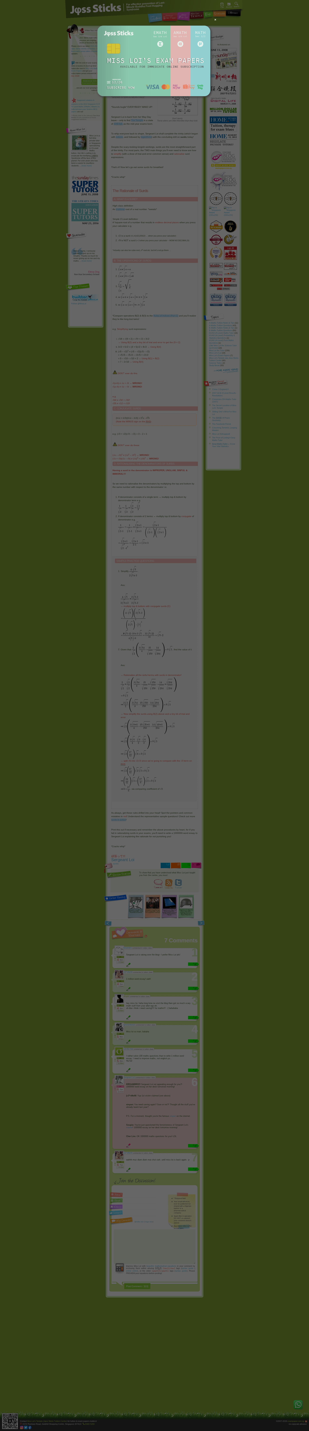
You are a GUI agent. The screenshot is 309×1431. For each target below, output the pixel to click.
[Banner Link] (154, 101)
